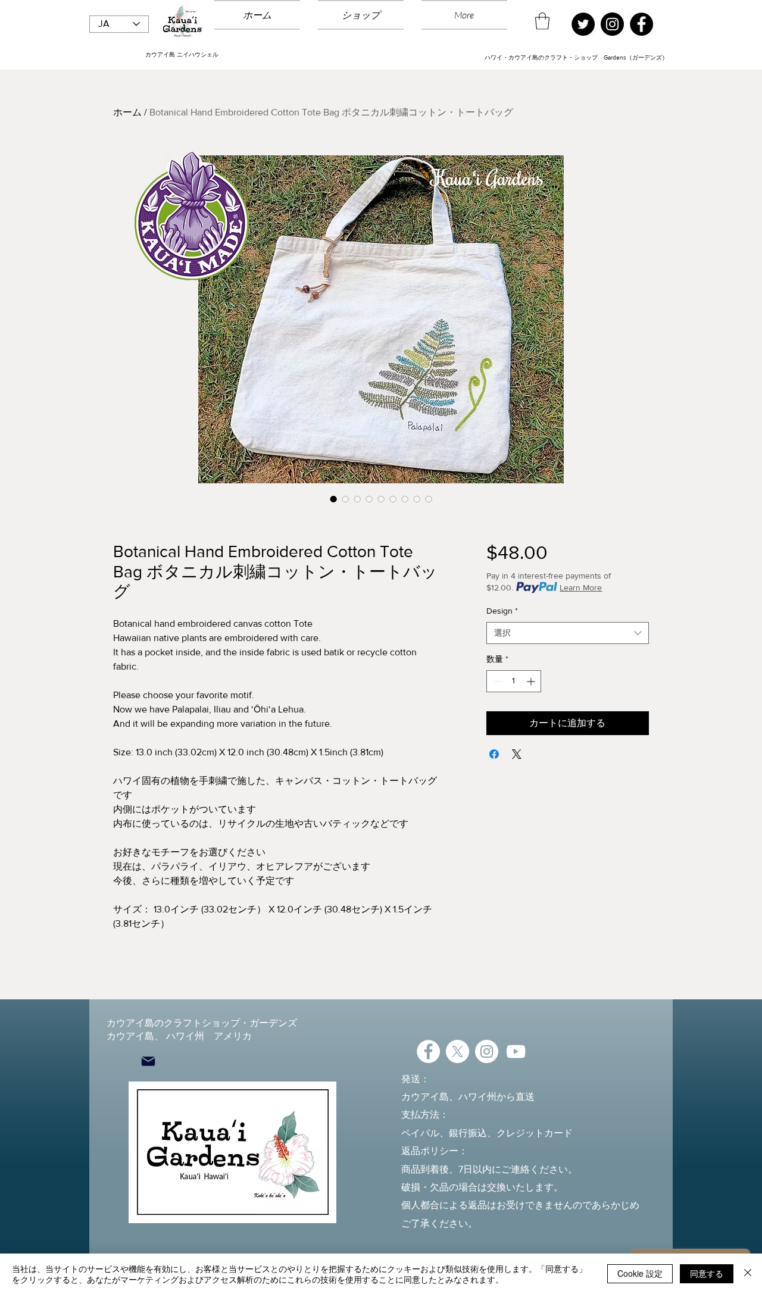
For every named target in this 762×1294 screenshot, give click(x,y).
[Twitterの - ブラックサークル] (583, 24)
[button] (542, 21)
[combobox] (567, 633)
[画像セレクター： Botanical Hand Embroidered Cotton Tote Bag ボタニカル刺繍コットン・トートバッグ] (333, 499)
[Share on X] (517, 754)
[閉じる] (748, 1273)
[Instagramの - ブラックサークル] (612, 24)
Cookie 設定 (640, 1273)
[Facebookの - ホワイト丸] (428, 1051)
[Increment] (531, 681)
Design (502, 610)
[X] (457, 1051)
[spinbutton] (513, 681)
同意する (706, 1273)
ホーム (127, 112)
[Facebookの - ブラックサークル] (641, 24)
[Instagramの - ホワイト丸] (486, 1051)
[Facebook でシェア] (494, 754)
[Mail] (148, 1061)
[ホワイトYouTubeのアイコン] (515, 1051)
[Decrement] (495, 681)
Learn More (581, 587)
